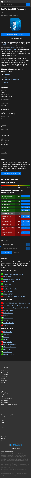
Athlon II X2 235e (7, 201)
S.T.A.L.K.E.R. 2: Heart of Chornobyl (9, 404)
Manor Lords (4, 380)
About (2, 427)
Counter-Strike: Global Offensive (8, 387)
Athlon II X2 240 (6, 221)
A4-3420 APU (6, 204)
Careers (3, 429)
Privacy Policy (4, 435)
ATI (3, 418)
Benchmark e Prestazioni (11, 80)
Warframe (3, 378)
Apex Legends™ (4, 372)
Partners (3, 431)
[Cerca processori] (28, 4)
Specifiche (7, 75)
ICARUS (3, 382)
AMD (3, 411)
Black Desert (4, 376)
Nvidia (3, 422)
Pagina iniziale (6, 2)
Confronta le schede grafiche (7, 415)
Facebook (4, 438)
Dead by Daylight (5, 367)
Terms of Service (9, 475)
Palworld (3, 369)
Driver (5, 77)
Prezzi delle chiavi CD (6, 363)
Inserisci (16, 252)
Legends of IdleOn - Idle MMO (7, 391)
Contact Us (3, 436)
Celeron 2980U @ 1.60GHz (7, 197)
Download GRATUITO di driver (15, 34)
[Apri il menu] (28, 1)
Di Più (4, 152)
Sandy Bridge (12, 50)
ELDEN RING (4, 365)
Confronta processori (12, 12)
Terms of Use (4, 433)
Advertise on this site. (15, 448)
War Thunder (4, 394)
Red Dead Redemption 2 (6, 371)
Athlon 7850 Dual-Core (7, 234)
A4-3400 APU (6, 207)
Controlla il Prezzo (15, 38)
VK (3, 440)
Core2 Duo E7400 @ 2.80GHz (8, 229)
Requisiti (3, 385)
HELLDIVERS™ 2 (5, 374)
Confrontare (26, 196)
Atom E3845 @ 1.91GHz (6, 217)
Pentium (22, 12)
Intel (19, 12)
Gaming (6, 82)
